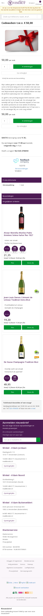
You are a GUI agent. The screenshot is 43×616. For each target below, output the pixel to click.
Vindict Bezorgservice (10, 537)
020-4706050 (13, 408)
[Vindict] (17, 3)
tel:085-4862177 (8, 513)
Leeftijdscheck (29, 568)
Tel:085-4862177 (8, 459)
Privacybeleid (7, 542)
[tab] (21, 180)
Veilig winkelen (13, 564)
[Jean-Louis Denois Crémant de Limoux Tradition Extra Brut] (21, 283)
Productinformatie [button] (9, 180)
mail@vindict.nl (8, 461)
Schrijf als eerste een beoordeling (13, 78)
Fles (12, 263)
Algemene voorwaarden (14, 568)
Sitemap (30, 564)
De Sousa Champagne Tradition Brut (21, 362)
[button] (7, 249)
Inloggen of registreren (14, 561)
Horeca (22, 564)
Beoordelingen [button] (8, 196)
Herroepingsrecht (26, 571)
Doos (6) (30, 263)
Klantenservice (8, 534)
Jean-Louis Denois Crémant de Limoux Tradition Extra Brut (18, 298)
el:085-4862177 (9, 486)
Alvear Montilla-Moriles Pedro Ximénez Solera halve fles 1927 (18, 234)
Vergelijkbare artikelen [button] (11, 201)
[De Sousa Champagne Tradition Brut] (21, 347)
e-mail (33, 408)
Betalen (5, 539)
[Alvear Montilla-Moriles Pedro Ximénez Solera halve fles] (21, 218)
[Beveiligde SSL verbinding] (21, 592)
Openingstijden (9, 466)
